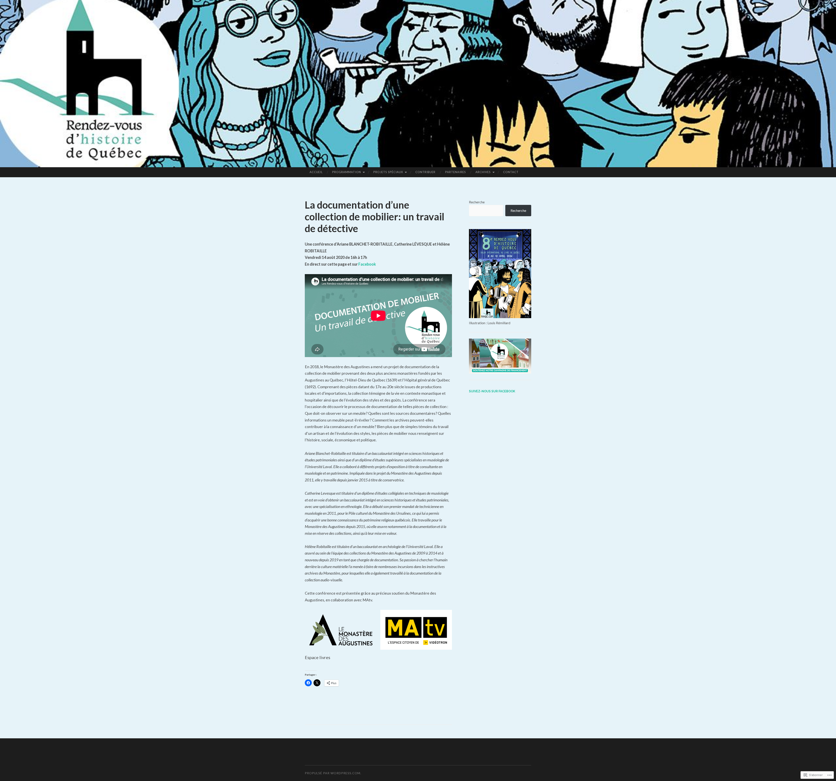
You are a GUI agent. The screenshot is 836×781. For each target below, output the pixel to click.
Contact (511, 172)
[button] (340, 630)
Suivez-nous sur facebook (492, 391)
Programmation (346, 172)
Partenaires (455, 172)
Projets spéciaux (388, 172)
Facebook (367, 264)
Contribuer (425, 172)
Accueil (316, 172)
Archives (483, 172)
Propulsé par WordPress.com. (333, 773)
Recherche (477, 202)
